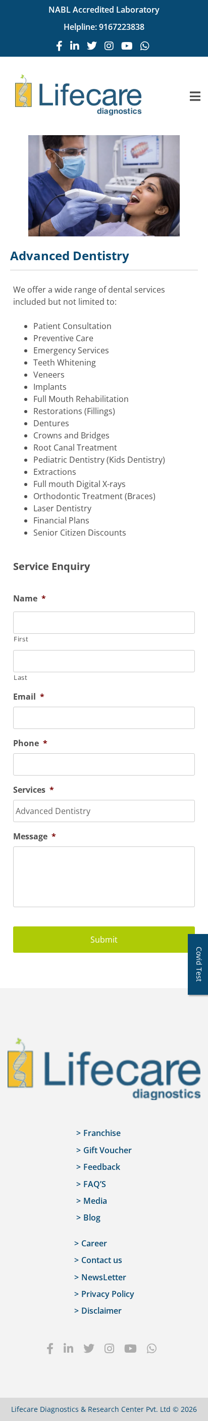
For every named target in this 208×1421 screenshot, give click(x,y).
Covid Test (199, 964)
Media (95, 1200)
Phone (30, 743)
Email (28, 697)
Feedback (101, 1166)
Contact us (101, 1260)
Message (34, 836)
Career (94, 1243)
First (21, 638)
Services (33, 790)
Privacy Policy (107, 1294)
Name (29, 598)
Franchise (102, 1133)
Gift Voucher (107, 1150)
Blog (91, 1217)
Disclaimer (101, 1310)
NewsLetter (103, 1277)
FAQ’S (94, 1184)
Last (21, 677)
